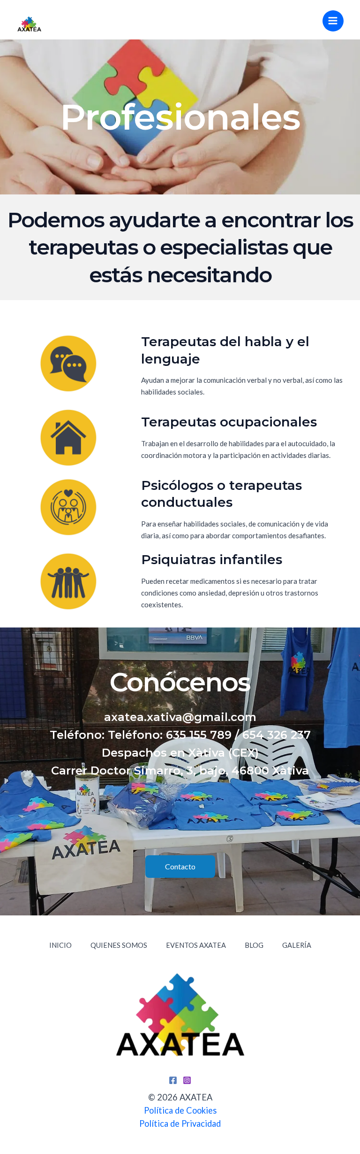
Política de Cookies (180, 1110)
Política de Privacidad (180, 1123)
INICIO (60, 945)
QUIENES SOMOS (118, 945)
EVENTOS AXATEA (196, 945)
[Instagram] (187, 1080)
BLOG (254, 945)
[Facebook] (173, 1080)
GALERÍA (296, 945)
